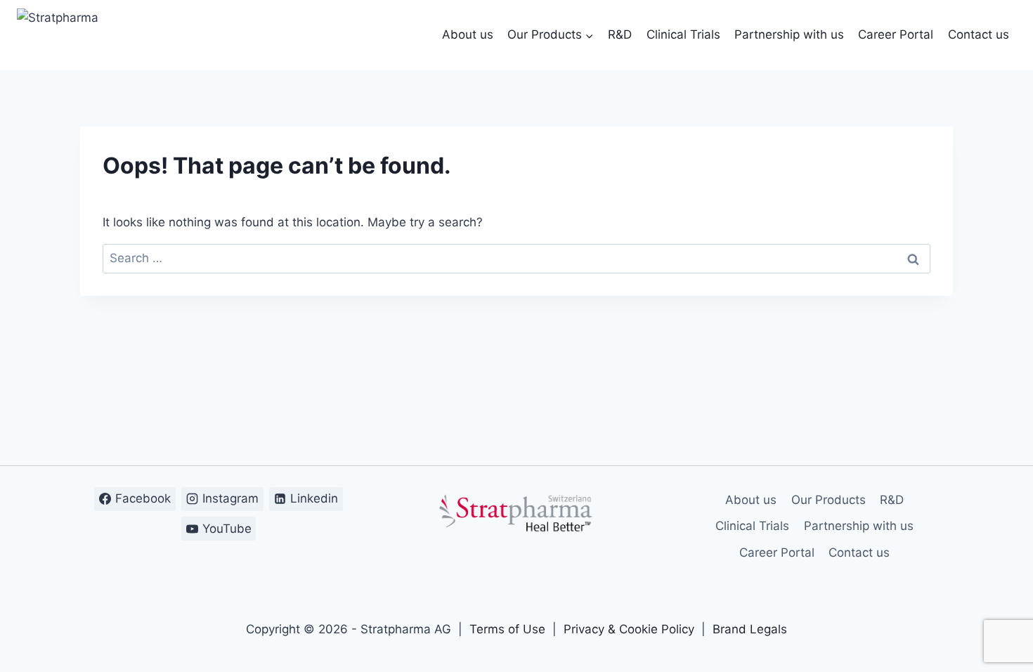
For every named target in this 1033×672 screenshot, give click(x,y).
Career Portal (895, 34)
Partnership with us (789, 34)
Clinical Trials (683, 34)
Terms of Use (507, 629)
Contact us (978, 34)
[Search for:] (516, 258)
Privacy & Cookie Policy (629, 629)
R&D (620, 34)
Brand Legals (750, 629)
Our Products (828, 500)
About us (467, 34)
